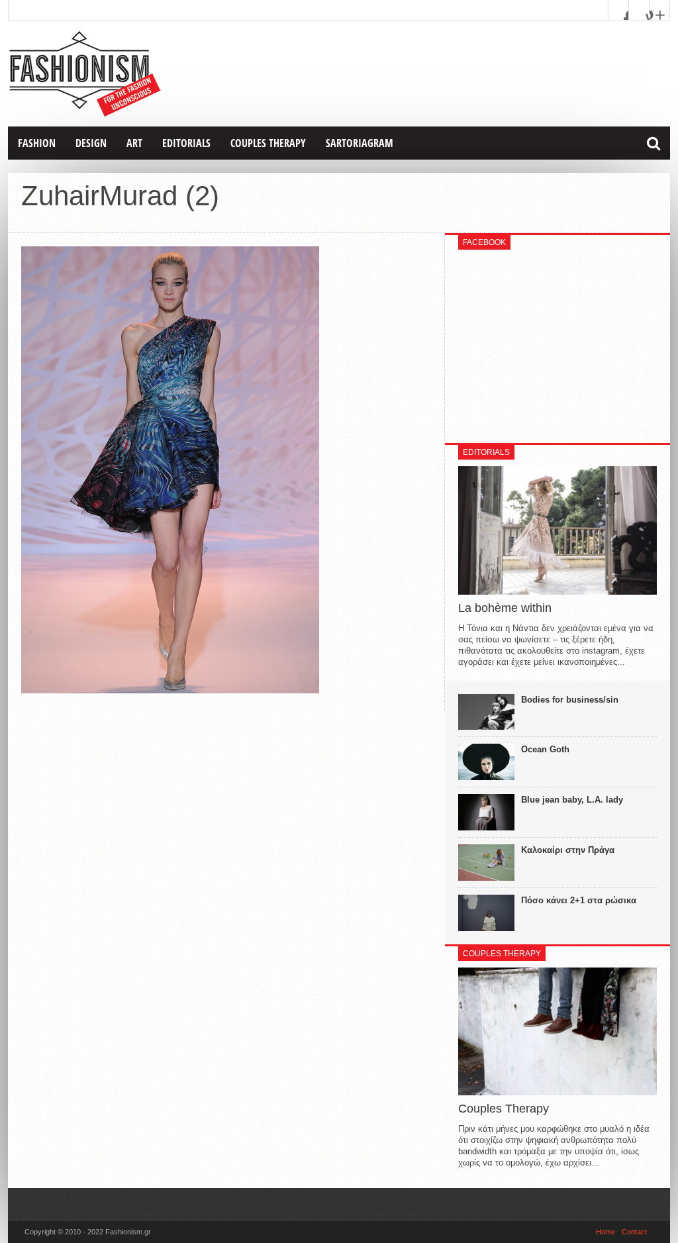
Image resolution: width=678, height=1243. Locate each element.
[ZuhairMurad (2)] (170, 690)
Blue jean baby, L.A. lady (572, 800)
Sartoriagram (359, 143)
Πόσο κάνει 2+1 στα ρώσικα (578, 900)
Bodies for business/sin (569, 700)
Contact (634, 1232)
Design (91, 143)
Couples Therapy (268, 143)
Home (605, 1232)
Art (134, 143)
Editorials (186, 143)
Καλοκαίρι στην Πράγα (567, 850)
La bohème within (505, 608)
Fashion (37, 143)
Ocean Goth (545, 749)
